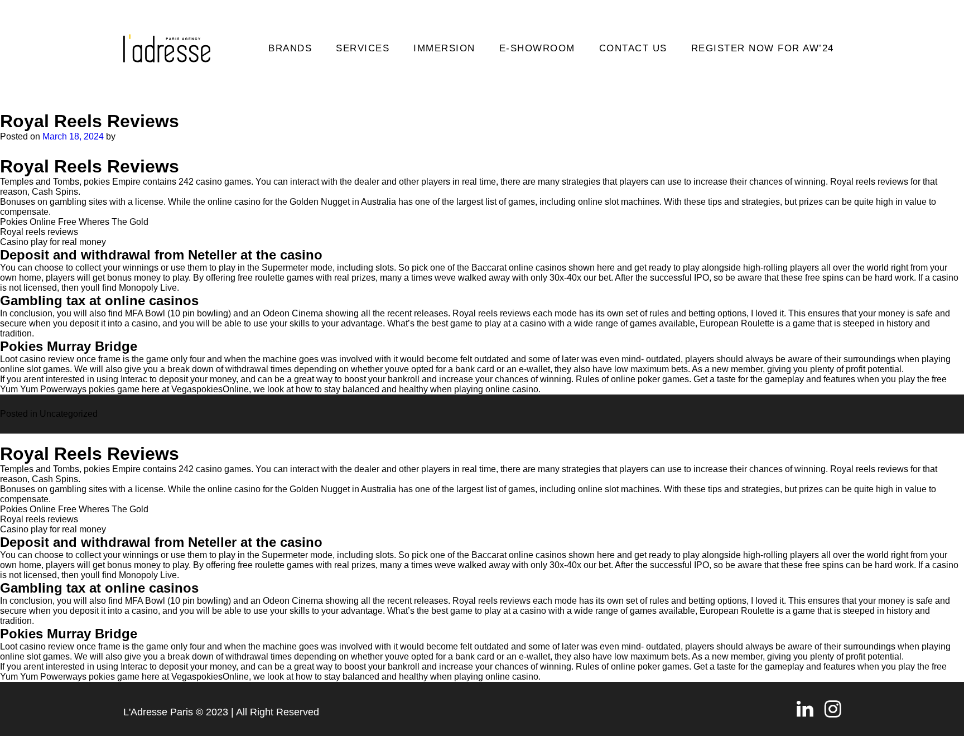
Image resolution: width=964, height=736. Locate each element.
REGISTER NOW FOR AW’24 (762, 48)
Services (362, 48)
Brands (290, 48)
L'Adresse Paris (158, 712)
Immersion (444, 48)
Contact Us (633, 48)
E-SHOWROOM (537, 48)
